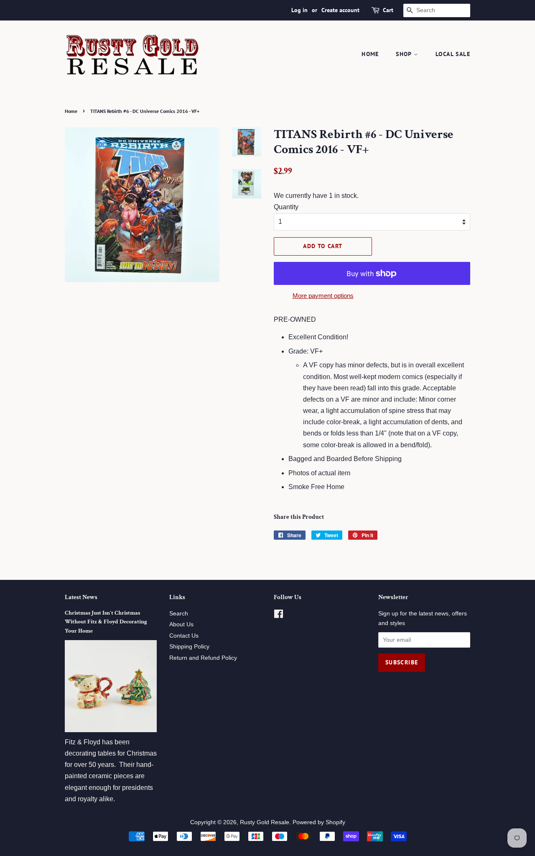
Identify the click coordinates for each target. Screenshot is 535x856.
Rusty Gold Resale (264, 822)
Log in (299, 10)
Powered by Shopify (319, 822)
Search (178, 613)
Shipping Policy (189, 646)
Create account (340, 10)
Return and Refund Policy (203, 658)
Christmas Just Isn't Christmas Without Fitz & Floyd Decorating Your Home (106, 622)
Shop (405, 54)
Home (370, 54)
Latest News (81, 597)
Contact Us (184, 636)
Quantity (286, 206)
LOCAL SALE (453, 54)
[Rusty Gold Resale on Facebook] (278, 616)
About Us (181, 624)
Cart (388, 10)
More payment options (323, 295)
